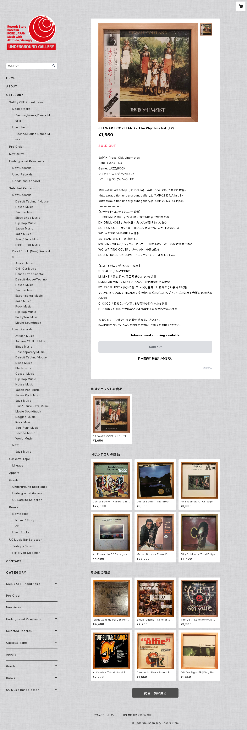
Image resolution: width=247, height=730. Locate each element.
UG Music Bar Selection (25, 539)
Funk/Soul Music (27, 317)
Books (13, 507)
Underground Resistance (27, 161)
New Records (21, 167)
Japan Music (24, 228)
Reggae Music (25, 416)
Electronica (23, 368)
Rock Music (23, 306)
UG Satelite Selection (27, 499)
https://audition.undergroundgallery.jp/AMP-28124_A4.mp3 (141, 200)
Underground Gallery (27, 493)
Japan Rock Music (28, 395)
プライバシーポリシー (105, 715)
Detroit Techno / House (32, 201)
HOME (10, 78)
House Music (24, 206)
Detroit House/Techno (31, 279)
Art (17, 525)
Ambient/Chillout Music (31, 341)
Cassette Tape (19, 459)
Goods (14, 480)
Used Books (21, 532)
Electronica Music (27, 217)
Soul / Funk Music (28, 239)
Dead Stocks (21, 108)
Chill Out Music (25, 268)
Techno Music (25, 212)
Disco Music (23, 362)
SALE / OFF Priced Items (26, 102)
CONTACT (13, 561)
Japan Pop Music (27, 389)
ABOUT (11, 86)
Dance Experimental (29, 274)
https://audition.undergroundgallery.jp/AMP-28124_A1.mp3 (140, 195)
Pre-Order (16, 146)
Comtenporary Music (30, 352)
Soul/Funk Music (27, 427)
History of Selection (26, 552)
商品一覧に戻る (155, 693)
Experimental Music (29, 295)
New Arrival (17, 154)
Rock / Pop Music (27, 244)
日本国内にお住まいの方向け (155, 358)
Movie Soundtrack (28, 322)
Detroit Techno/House (31, 357)
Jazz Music (23, 233)
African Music (24, 263)
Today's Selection (25, 546)
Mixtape (18, 465)
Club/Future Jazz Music (32, 406)
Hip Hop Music (25, 223)
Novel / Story (24, 520)
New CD (18, 445)
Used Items (20, 127)
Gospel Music (25, 373)
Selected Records (22, 188)
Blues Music (23, 346)
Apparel (14, 472)
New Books (20, 513)
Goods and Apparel (26, 181)
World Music (24, 438)
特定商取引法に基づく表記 (137, 715)
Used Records (22, 174)
